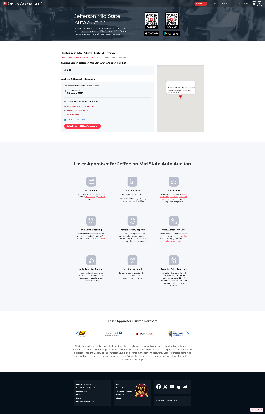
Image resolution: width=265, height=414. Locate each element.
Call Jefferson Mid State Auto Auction (82, 126)
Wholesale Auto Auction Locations (80, 57)
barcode (101, 194)
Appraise (213, 4)
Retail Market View (97, 239)
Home (63, 57)
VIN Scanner (90, 197)
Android (101, 197)
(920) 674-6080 (73, 114)
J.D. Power (174, 197)
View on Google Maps (174, 92)
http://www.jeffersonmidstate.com (80, 106)
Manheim (183, 197)
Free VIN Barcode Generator (86, 388)
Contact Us (120, 395)
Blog (78, 395)
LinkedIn (70, 120)
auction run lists (180, 236)
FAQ (117, 384)
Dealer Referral (81, 391)
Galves (172, 199)
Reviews (79, 398)
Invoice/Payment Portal (85, 401)
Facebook (83, 120)
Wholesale (201, 4)
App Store (254, 3)
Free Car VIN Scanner (83, 384)
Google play (259, 3)
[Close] (192, 83)
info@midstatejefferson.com (78, 110)
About (118, 398)
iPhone (93, 199)
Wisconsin (98, 57)
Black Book (164, 199)
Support (236, 4)
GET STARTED (257, 410)
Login (246, 4)
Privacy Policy (121, 388)
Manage (225, 4)
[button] (187, 333)
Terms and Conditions (124, 391)
